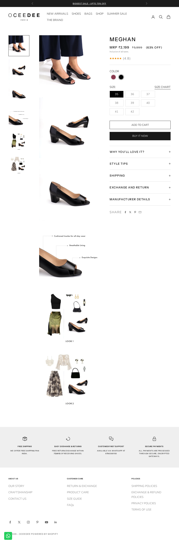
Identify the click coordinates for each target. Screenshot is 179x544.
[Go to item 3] (18, 93)
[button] (113, 77)
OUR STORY (16, 486)
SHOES (76, 14)
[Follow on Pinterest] (37, 522)
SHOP (99, 14)
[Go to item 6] (18, 164)
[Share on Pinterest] (135, 212)
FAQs (70, 505)
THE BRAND (55, 20)
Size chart (163, 87)
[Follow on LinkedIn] (55, 522)
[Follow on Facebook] (10, 522)
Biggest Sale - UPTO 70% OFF (89, 3)
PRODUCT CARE (78, 492)
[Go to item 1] (18, 45)
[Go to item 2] (18, 69)
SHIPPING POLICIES (144, 486)
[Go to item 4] (18, 116)
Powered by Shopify (44, 534)
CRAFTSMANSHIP (20, 492)
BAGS (88, 14)
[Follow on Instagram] (28, 522)
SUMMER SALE (117, 14)
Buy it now (140, 136)
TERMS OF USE (141, 510)
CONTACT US (17, 499)
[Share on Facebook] (125, 212)
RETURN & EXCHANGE (82, 486)
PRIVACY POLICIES (143, 503)
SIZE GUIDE (74, 499)
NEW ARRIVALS (57, 14)
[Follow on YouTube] (46, 522)
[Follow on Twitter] (19, 522)
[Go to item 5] (18, 140)
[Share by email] (140, 212)
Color (114, 71)
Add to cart (140, 125)
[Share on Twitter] (130, 212)
